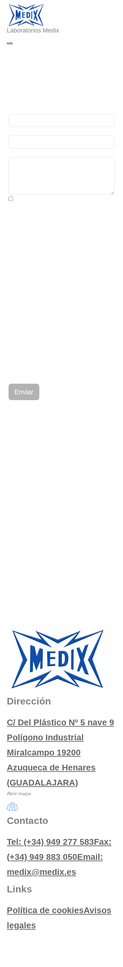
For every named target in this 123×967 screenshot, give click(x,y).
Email (16, 131)
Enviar (23, 392)
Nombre (18, 110)
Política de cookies (45, 910)
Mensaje (19, 153)
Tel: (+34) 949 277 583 (50, 842)
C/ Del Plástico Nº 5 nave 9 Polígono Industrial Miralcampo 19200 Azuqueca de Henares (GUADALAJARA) (60, 752)
